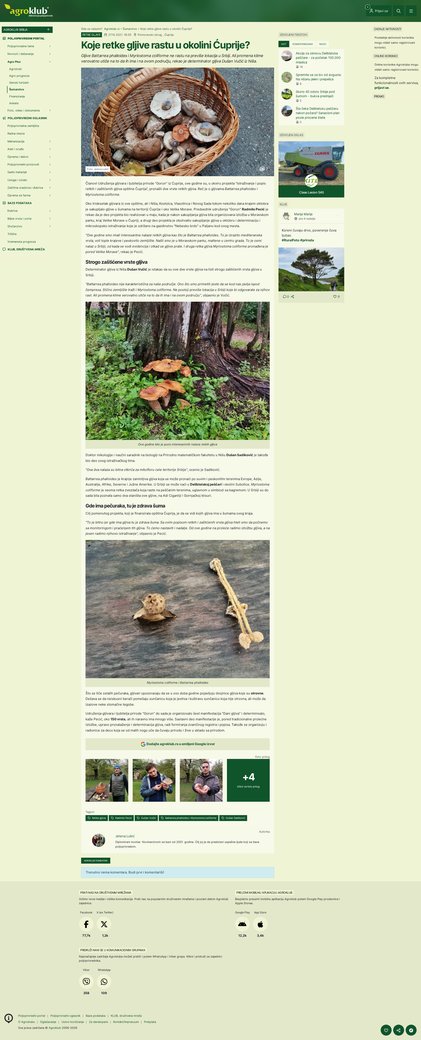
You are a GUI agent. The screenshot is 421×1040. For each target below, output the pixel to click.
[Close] (398, 10)
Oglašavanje (48, 1022)
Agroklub (55, 1027)
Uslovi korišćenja (72, 1022)
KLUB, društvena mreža (26, 249)
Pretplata (150, 1022)
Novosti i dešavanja (20, 54)
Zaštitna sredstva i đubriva (25, 187)
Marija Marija (303, 214)
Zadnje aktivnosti (387, 29)
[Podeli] (398, 1030)
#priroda (307, 240)
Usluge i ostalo (17, 180)
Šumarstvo (130, 28)
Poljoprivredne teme (20, 46)
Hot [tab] (283, 44)
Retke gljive (98, 817)
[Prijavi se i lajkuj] (386, 1030)
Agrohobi (15, 69)
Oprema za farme (18, 195)
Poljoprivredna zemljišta (23, 125)
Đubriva (12, 210)
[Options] (337, 215)
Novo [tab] (322, 44)
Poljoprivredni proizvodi (23, 164)
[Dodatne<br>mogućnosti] (411, 1030)
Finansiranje (17, 96)
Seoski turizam (19, 82)
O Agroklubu (26, 1022)
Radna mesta (16, 133)
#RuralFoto (290, 240)
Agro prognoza (19, 75)
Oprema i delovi (17, 156)
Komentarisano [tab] (303, 44)
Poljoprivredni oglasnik (27, 118)
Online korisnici (385, 56)
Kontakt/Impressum (126, 1022)
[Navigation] (411, 10)
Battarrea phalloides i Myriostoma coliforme (190, 817)
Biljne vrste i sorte (19, 218)
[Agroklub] (28, 10)
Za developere (98, 1022)
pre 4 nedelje (307, 218)
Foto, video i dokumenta (23, 110)
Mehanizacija (15, 141)
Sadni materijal (17, 172)
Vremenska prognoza (21, 241)
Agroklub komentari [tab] (95, 860)
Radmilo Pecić (123, 817)
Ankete (13, 103)
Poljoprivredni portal (32, 1015)
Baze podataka (19, 203)
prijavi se (382, 88)
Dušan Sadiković (235, 817)
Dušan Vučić (148, 817)
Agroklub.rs (112, 28)
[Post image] (311, 269)
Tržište (11, 234)
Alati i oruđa (15, 149)
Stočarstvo (14, 226)
